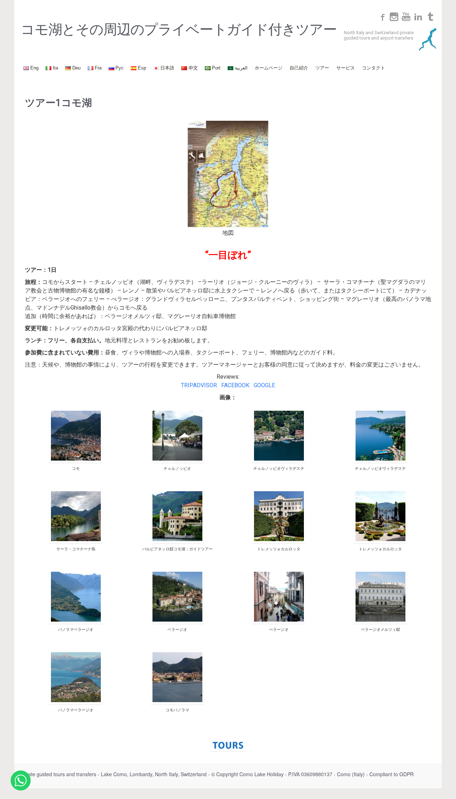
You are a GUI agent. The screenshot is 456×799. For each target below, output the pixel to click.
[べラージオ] (279, 596)
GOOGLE (264, 385)
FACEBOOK (235, 385)
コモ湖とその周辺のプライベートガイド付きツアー (179, 29)
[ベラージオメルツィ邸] (380, 596)
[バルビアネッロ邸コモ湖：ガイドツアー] (177, 516)
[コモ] (75, 435)
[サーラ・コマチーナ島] (75, 516)
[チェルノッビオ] (177, 435)
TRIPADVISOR (199, 385)
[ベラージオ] (177, 596)
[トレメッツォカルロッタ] (279, 516)
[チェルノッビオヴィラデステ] (279, 435)
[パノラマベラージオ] (75, 596)
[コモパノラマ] (177, 677)
